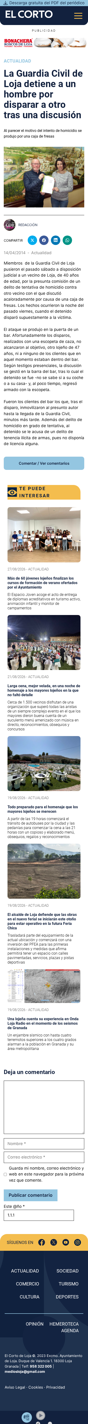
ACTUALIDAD (25, 1271)
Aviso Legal (15, 1387)
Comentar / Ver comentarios (44, 463)
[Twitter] (53, 1242)
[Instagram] (77, 1242)
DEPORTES (67, 1297)
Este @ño (14, 1206)
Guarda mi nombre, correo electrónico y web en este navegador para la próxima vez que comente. (46, 1174)
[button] (40, 1415)
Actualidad (17, 61)
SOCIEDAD (68, 1271)
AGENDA (70, 1330)
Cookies (35, 1387)
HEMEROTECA (64, 1324)
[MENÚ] (78, 14)
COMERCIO (27, 1284)
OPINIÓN (35, 1324)
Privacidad (55, 1387)
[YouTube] (65, 1242)
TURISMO (69, 1284)
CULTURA (29, 1297)
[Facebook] (41, 1242)
